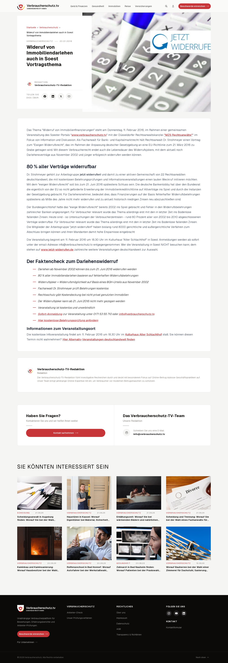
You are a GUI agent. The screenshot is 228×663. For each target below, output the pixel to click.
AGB (118, 629)
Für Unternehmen (25, 642)
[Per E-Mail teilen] (69, 96)
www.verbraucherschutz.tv (89, 135)
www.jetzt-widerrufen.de (57, 249)
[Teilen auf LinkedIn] (53, 96)
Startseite (31, 27)
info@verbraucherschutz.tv (136, 314)
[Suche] (166, 6)
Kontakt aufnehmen (63, 433)
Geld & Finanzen (78, 6)
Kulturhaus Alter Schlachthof (143, 334)
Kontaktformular (174, 627)
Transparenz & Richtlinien (129, 634)
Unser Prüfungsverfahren (79, 618)
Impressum (121, 618)
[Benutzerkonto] (173, 6)
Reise (128, 6)
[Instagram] (169, 613)
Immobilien (114, 6)
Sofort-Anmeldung (50, 314)
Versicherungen (143, 6)
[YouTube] (176, 613)
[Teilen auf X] (61, 96)
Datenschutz (122, 623)
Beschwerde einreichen (192, 6)
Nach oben (201, 657)
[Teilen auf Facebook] (45, 96)
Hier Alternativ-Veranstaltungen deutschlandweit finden (99, 339)
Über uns (120, 612)
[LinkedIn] (184, 613)
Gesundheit (98, 6)
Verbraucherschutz (48, 27)
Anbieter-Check (75, 612)
